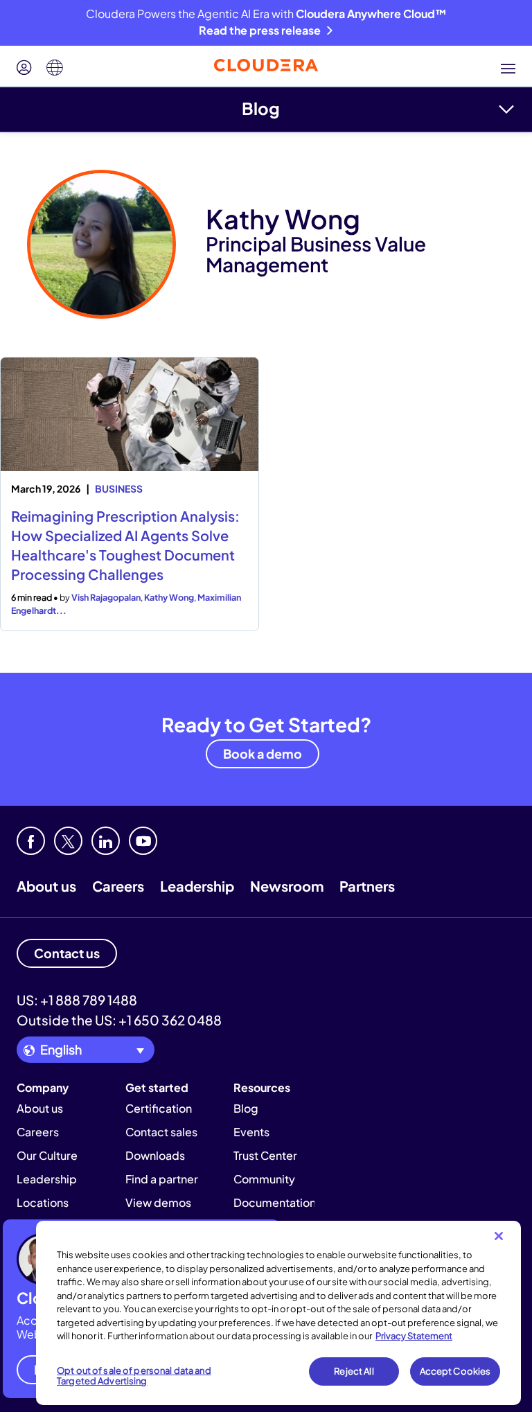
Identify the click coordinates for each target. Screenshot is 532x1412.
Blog (261, 108)
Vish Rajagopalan (106, 597)
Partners (367, 885)
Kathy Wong (169, 597)
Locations (43, 1202)
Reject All (353, 1371)
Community (264, 1179)
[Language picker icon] (55, 68)
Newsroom (286, 885)
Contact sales (161, 1131)
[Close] (499, 1236)
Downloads (155, 1155)
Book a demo (262, 753)
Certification (158, 1108)
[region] (278, 1313)
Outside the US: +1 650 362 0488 (119, 1020)
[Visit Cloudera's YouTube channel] (143, 841)
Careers (118, 885)
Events (251, 1131)
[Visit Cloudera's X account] (68, 841)
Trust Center (265, 1155)
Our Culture (47, 1155)
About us (46, 885)
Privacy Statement (413, 1335)
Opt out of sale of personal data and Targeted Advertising (134, 1376)
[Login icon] (24, 68)
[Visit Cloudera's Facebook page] (31, 841)
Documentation (274, 1202)
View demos (158, 1202)
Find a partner (161, 1179)
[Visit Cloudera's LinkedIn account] (105, 841)
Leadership (197, 885)
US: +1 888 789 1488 (77, 999)
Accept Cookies (455, 1371)
